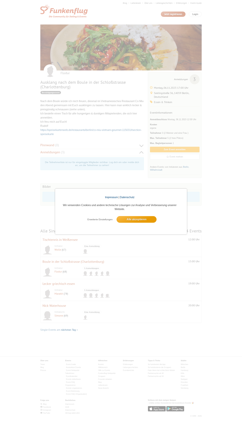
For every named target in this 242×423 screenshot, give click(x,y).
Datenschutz (127, 197)
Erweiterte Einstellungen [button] (100, 219)
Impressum (111, 197)
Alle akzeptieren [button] (137, 219)
